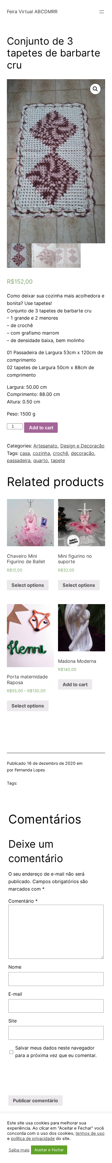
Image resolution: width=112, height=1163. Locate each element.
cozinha (41, 453)
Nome (14, 967)
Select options (27, 585)
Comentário (23, 901)
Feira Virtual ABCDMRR (32, 11)
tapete (58, 460)
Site (12, 1021)
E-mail (15, 994)
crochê (60, 453)
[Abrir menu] (101, 11)
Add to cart (41, 427)
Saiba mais (19, 1150)
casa (25, 453)
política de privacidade (33, 1138)
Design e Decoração (82, 446)
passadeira (18, 460)
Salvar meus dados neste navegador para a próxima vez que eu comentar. (55, 1051)
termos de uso (90, 1133)
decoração (82, 453)
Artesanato (45, 446)
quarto (40, 460)
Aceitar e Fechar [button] (49, 1149)
